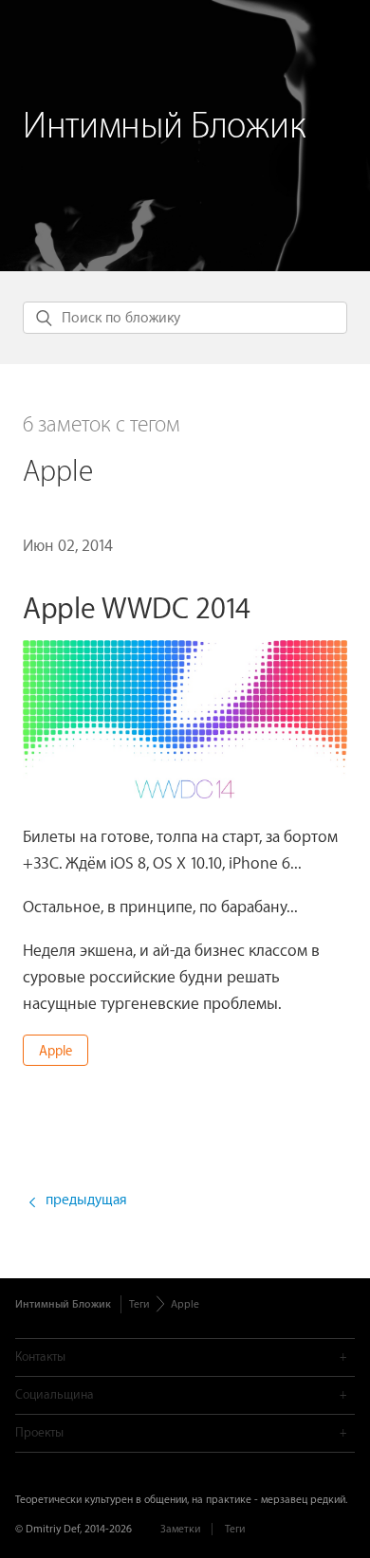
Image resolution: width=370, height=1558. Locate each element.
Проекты (39, 1432)
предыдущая (86, 1200)
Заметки (180, 1529)
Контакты (40, 1356)
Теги (139, 1304)
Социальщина (54, 1394)
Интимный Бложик (164, 126)
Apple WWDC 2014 (136, 610)
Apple (55, 1051)
